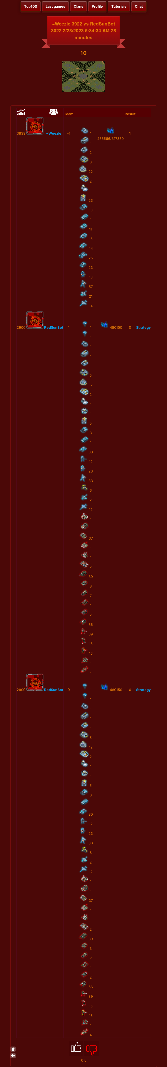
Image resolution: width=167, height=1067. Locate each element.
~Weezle (53, 133)
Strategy (143, 327)
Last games (55, 6)
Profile (97, 6)
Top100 (30, 6)
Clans (78, 6)
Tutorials (118, 6)
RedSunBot (53, 327)
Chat (139, 6)
